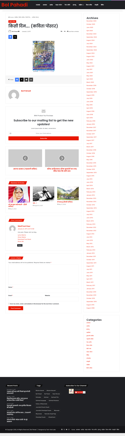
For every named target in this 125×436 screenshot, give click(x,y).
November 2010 (91, 295)
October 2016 (91, 153)
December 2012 (91, 227)
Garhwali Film (55, 397)
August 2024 (90, 40)
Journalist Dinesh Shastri (42, 407)
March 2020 (90, 82)
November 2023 (91, 46)
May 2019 (89, 105)
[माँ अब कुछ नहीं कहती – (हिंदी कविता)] (19, 194)
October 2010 (91, 298)
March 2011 (90, 282)
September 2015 (92, 172)
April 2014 (90, 185)
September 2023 (92, 50)
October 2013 (91, 205)
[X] (15, 37)
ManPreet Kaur (24, 226)
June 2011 (90, 272)
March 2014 (90, 188)
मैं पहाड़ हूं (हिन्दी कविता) (65, 202)
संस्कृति (96, 5)
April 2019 (90, 108)
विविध (102, 5)
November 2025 (91, 21)
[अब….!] (43, 193)
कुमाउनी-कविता (90, 335)
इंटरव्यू (74, 5)
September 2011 (91, 263)
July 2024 (89, 43)
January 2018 (91, 124)
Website (47, 295)
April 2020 (90, 79)
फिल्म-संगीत (89, 5)
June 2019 (90, 101)
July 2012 (89, 237)
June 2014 (90, 182)
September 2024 (92, 37)
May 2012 (89, 243)
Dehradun (38, 397)
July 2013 (89, 214)
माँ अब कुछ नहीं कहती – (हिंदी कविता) (17, 205)
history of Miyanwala (41, 404)
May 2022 (90, 63)
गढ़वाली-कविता (90, 339)
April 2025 (90, 30)
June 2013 (90, 217)
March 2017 (90, 146)
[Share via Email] (26, 80)
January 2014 (91, 195)
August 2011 (90, 266)
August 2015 (90, 176)
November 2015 (91, 166)
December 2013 (91, 198)
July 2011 (89, 269)
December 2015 (91, 163)
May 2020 (90, 76)
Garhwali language (41, 400)
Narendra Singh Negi (50, 413)
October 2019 (91, 88)
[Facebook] (10, 37)
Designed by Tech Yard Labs (47, 429)
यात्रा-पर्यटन (58, 5)
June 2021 (90, 72)
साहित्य (80, 5)
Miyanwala (39, 413)
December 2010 (91, 292)
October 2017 (91, 134)
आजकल (45, 5)
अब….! (35, 203)
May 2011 (89, 275)
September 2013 (92, 208)
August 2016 (90, 156)
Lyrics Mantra (22, 235)
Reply (19, 245)
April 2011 (89, 279)
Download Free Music (24, 239)
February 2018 (91, 121)
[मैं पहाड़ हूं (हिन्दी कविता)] (68, 193)
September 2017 (91, 137)
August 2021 (90, 66)
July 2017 (89, 143)
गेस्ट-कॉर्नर (67, 5)
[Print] (31, 80)
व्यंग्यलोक (89, 358)
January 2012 (91, 253)
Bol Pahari (47, 394)
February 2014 (91, 192)
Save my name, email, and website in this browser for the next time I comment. (34, 304)
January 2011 (90, 288)
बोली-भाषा (89, 348)
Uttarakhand (51, 417)
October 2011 (91, 259)
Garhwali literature (54, 400)
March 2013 (90, 221)
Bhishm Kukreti (40, 390)
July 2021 (89, 69)
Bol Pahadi (15, 31)
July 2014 (89, 179)
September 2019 (92, 92)
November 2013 (91, 201)
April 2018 (90, 117)
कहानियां (88, 332)
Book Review (56, 394)
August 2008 (90, 308)
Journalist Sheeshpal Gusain (43, 410)
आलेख (51, 5)
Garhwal (46, 397)
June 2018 (90, 114)
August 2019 (90, 95)
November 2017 (91, 130)
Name (10, 287)
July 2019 (89, 98)
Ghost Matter (22, 237)
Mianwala (56, 410)
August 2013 (90, 211)
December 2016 (91, 150)
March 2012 (90, 246)
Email (10, 295)
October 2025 (91, 24)
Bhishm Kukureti (51, 390)
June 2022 (90, 59)
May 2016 (89, 159)
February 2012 (91, 250)
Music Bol (21, 241)
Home (38, 5)
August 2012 (90, 234)
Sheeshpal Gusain (41, 417)
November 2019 (91, 85)
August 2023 (90, 53)
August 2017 (90, 140)
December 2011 (91, 256)
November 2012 (91, 230)
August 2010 (90, 305)
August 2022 (90, 56)
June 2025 (90, 27)
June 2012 (90, 240)
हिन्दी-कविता (22, 17)
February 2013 (91, 224)
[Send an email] (18, 31)
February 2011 (91, 285)
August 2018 (90, 111)
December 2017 (91, 127)
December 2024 (91, 34)
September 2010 (92, 301)
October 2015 (91, 169)
